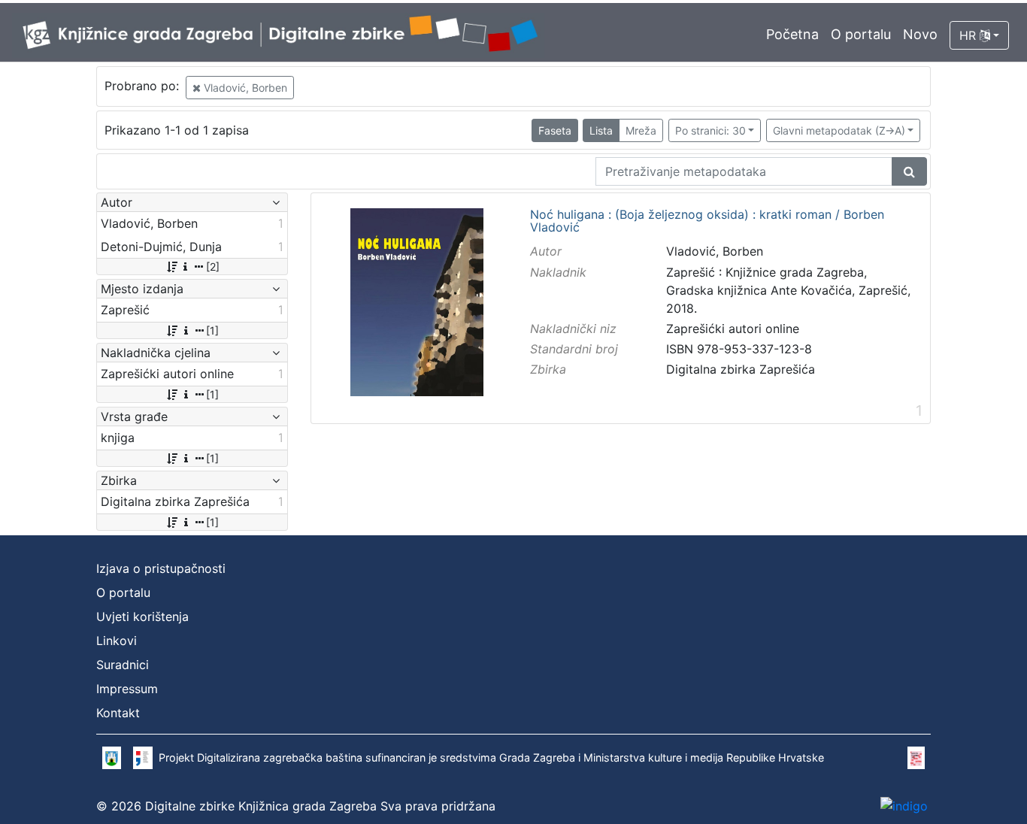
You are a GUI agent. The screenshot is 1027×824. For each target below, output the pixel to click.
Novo (920, 34)
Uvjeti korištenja (142, 616)
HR (969, 35)
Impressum (127, 688)
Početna (792, 34)
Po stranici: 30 (710, 130)
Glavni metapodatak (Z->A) (839, 130)
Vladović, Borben (244, 87)
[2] (213, 266)
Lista (601, 130)
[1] (212, 330)
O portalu (861, 34)
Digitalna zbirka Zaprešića (740, 369)
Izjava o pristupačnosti (161, 568)
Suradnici (122, 664)
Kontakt (118, 712)
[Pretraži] (909, 171)
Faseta (554, 130)
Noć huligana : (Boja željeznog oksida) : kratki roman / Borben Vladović (707, 221)
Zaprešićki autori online (732, 328)
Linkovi (116, 640)
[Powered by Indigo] (904, 806)
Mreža (641, 130)
